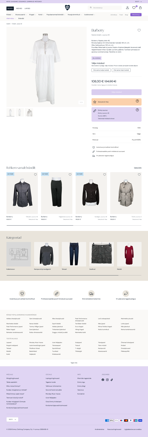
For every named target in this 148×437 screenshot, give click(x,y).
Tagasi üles (74, 363)
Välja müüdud (116, 92)
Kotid (40, 15)
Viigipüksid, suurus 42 (65, 217)
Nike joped (101, 324)
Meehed (19, 8)
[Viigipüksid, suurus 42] (56, 193)
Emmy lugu (81, 382)
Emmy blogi (81, 386)
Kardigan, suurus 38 (101, 217)
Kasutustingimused (114, 429)
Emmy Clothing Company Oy (22, 429)
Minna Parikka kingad (105, 326)
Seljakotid (32, 354)
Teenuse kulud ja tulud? (14, 398)
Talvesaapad (56, 345)
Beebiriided (33, 351)
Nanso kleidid (33, 324)
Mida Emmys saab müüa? (15, 394)
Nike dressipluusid (58, 318)
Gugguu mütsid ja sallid (59, 332)
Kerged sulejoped (12, 345)
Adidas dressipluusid (13, 318)
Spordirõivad (56, 348)
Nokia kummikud (103, 329)
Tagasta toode (51, 382)
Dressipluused (125, 348)
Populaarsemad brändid (55, 15)
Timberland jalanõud (59, 329)
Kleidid (119, 269)
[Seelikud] (101, 254)
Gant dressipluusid (35, 318)
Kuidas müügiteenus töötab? (16, 390)
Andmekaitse (99, 429)
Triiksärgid (78, 351)
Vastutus (80, 390)
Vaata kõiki (138, 168)
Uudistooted (88, 15)
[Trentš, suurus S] (126, 193)
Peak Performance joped (14, 326)
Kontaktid (80, 394)
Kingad (31, 15)
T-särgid (78, 348)
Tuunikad (55, 351)
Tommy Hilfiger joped (36, 326)
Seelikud (92, 269)
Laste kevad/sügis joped (37, 345)
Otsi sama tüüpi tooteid (121, 70)
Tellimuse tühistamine (53, 386)
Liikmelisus (113, 15)
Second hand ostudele (54, 390)
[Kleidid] (129, 254)
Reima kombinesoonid (128, 329)
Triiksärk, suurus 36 (32, 217)
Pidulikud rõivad (34, 348)
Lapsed (27, 8)
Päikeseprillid (125, 351)
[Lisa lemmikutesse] (139, 30)
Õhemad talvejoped (127, 342)
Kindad (123, 345)
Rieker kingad (10, 329)
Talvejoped (101, 342)
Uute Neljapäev (57, 342)
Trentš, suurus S (137, 217)
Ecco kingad (79, 326)
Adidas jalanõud (57, 326)
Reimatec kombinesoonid (14, 332)
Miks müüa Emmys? (13, 386)
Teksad (64, 269)
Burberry (98, 30)
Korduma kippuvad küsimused (17, 408)
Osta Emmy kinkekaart (54, 402)
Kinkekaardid (56, 354)
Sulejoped (78, 342)
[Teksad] (74, 254)
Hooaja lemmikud (74, 15)
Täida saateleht (11, 382)
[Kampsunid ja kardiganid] (46, 254)
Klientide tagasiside (84, 378)
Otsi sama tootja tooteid (101, 70)
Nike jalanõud (125, 326)
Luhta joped (125, 324)
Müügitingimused (12, 378)
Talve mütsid (102, 345)
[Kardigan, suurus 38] (91, 193)
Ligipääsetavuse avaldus (133, 429)
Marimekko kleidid (12, 324)
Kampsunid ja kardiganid (42, 269)
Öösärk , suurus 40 (17, 23)
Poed (121, 15)
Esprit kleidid (56, 324)
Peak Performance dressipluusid (81, 320)
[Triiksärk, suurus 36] (22, 193)
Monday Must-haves (36, 342)
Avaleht (8, 23)
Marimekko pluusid (127, 318)
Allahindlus (10, 18)
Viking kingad (79, 329)
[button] (140, 7)
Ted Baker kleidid (80, 324)
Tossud (77, 345)
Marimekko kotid (80, 332)
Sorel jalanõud (34, 329)
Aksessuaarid (20, 15)
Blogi (126, 15)
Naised (10, 8)
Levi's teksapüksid (104, 318)
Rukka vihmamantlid (35, 332)
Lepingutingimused (52, 378)
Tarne (103, 85)
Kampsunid (101, 348)
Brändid (21, 18)
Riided (8, 15)
